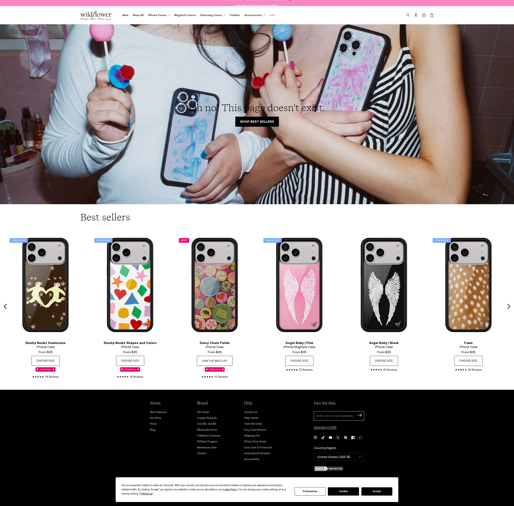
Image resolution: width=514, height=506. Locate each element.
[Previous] (5, 306)
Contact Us (250, 412)
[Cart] (432, 15)
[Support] (424, 15)
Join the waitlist (214, 360)
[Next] (508, 306)
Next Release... (159, 412)
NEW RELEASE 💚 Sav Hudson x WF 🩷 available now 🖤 (257, 2)
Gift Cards (203, 412)
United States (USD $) (333, 457)
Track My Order (253, 423)
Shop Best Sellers (257, 121)
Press (153, 423)
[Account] (416, 15)
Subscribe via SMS (325, 427)
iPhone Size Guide (255, 441)
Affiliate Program (207, 441)
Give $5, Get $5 (206, 423)
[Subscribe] (359, 415)
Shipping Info (252, 435)
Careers (201, 453)
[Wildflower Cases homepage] (96, 15)
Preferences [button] (146, 493)
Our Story (155, 417)
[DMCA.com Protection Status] (339, 469)
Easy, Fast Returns (255, 429)
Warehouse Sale (207, 447)
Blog (152, 429)
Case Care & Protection (258, 447)
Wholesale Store (207, 429)
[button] (408, 15)
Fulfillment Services (209, 435)
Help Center (251, 417)
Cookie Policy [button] (230, 489)
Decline (343, 491)
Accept (377, 491)
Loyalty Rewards (207, 417)
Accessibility (251, 459)
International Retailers (257, 453)
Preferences (310, 491)
